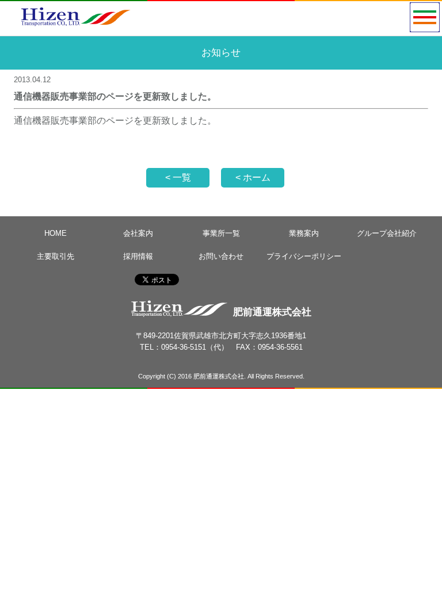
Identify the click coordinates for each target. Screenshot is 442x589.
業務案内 (304, 233)
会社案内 (138, 233)
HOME (55, 233)
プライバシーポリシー (303, 256)
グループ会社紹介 (387, 233)
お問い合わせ (221, 256)
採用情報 (138, 256)
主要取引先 (55, 256)
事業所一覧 (221, 233)
